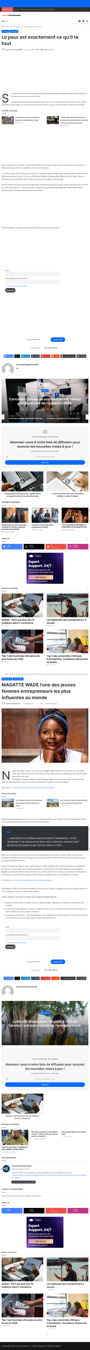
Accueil (5, 26)
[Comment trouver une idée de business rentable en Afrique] (8, 120)
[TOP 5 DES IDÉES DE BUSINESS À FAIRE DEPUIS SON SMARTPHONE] (75, 515)
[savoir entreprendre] (12, 15)
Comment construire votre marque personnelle (42, 526)
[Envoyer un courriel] (21, 50)
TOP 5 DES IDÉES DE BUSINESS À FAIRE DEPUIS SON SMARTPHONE (74, 526)
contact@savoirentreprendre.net (16, 278)
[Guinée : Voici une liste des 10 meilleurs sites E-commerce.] (22, 605)
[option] (45, 401)
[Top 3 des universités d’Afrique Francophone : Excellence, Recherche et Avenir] (67, 641)
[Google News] (51, 347)
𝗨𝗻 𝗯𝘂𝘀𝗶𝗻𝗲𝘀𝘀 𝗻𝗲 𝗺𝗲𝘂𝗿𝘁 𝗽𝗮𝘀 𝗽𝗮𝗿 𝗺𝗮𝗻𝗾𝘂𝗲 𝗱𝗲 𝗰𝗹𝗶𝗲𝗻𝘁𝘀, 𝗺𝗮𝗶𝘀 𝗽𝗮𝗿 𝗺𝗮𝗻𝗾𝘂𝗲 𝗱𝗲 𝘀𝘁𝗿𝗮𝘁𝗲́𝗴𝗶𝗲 (14, 527)
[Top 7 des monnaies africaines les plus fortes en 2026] (22, 641)
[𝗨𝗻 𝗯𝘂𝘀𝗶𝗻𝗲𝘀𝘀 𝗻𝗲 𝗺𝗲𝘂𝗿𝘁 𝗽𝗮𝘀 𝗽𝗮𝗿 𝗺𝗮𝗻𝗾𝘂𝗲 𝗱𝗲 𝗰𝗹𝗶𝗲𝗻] (15, 515)
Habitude (14, 31)
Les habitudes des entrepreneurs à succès (29, 9)
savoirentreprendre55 (13, 50)
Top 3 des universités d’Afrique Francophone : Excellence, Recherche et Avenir (67, 659)
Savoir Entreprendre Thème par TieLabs (46, 1346)
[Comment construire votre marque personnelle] (45, 515)
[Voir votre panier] (79, 21)
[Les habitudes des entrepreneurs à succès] (67, 605)
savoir (7, 270)
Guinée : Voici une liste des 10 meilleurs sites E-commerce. (18, 621)
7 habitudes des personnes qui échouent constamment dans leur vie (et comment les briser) (74, 120)
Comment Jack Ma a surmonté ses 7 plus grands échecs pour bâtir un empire (45, 401)
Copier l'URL (57, 340)
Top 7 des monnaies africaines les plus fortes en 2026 (21, 657)
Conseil (12, 26)
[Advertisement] (45, 73)
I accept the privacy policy (17, 286)
